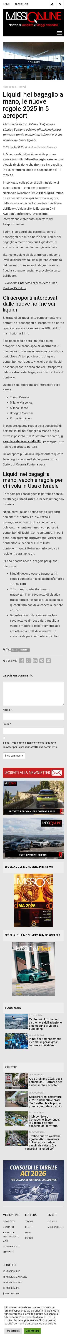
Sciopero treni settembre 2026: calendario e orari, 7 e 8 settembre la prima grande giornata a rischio (45, 1102)
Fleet (28, 1227)
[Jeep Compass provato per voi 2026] (33, 798)
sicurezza (24, 650)
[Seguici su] (52, 4)
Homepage (9, 87)
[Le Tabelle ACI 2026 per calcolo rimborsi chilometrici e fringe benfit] (33, 1180)
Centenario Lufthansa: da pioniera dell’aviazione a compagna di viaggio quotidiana (45, 1024)
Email (6, 724)
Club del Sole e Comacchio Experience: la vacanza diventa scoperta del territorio (44, 1121)
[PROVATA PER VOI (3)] (33, 838)
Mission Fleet (56, 1227)
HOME (6, 4)
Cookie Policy (11, 1246)
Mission (52, 1221)
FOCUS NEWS (13, 1008)
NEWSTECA (21, 4)
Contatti (8, 1227)
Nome (6, 710)
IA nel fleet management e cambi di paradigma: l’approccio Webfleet (45, 1042)
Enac (14, 650)
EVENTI (29, 1238)
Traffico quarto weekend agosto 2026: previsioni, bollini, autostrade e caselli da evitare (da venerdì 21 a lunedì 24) (43, 1142)
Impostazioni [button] (13, 1331)
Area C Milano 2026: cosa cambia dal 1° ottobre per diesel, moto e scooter (45, 1082)
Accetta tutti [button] (32, 1331)
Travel (22, 87)
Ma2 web (8, 1252)
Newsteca (9, 1221)
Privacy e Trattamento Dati (11, 1237)
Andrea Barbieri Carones (42, 147)
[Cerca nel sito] (60, 4)
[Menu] (59, 33)
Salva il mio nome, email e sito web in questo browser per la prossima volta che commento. (30, 745)
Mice (28, 1232)
